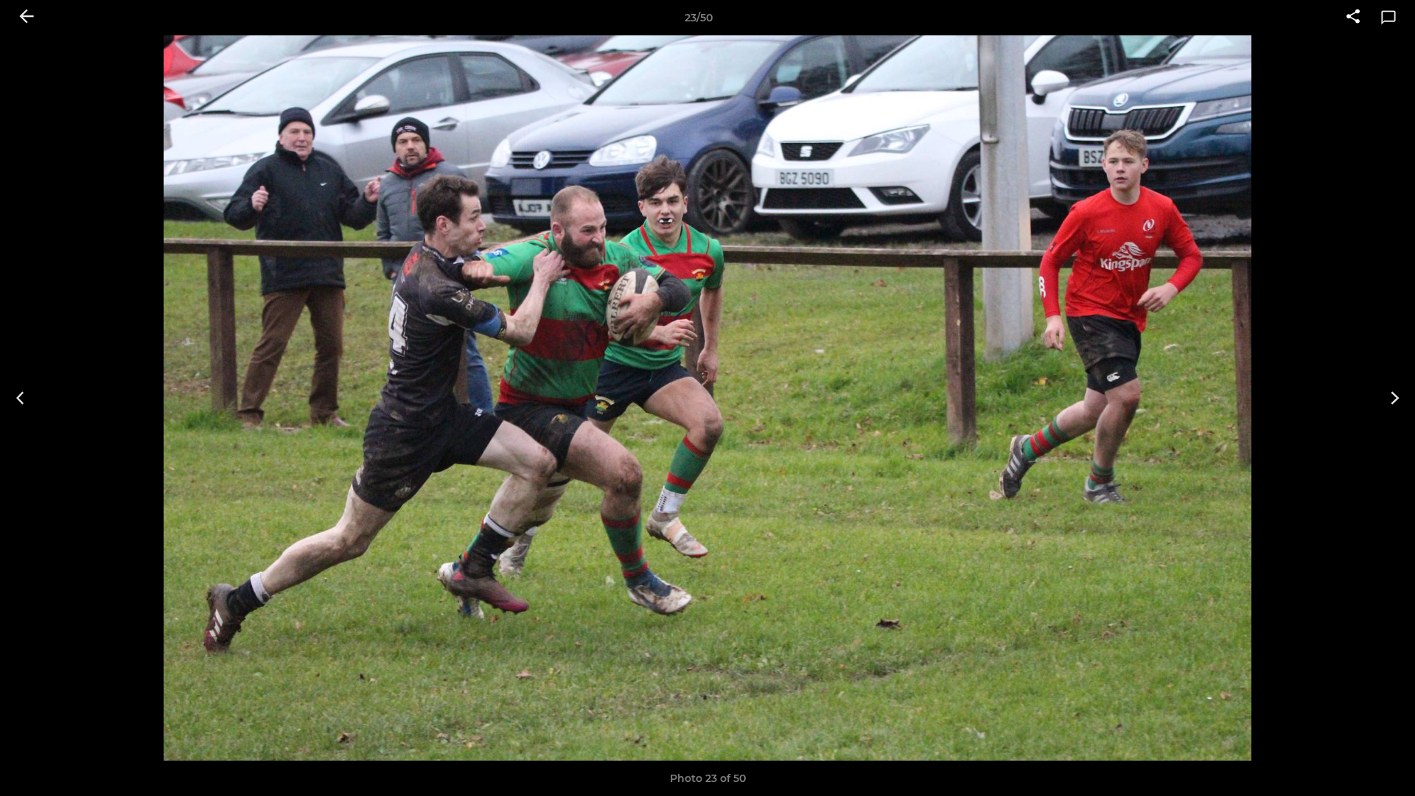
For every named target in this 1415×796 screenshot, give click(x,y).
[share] (1353, 17)
